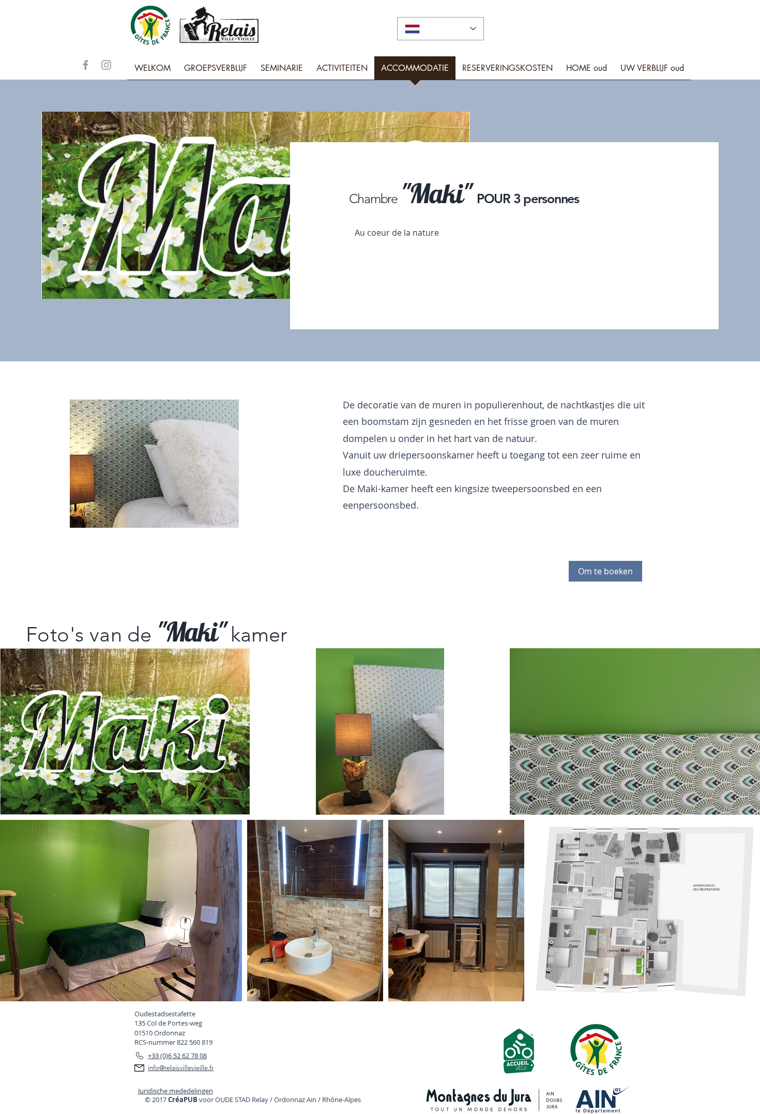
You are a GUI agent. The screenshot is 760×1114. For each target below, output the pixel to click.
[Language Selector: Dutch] (440, 28)
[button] (605, 571)
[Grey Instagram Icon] (106, 64)
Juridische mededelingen (175, 1090)
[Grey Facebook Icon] (85, 64)
